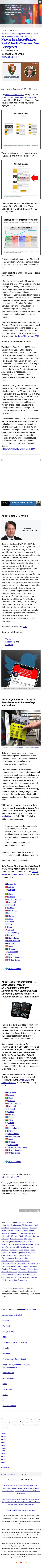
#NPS (30, 1239)
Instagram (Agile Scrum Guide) (15, 1343)
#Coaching (5, 1225)
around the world (18, 874)
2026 (4, 1434)
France (11, 908)
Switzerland (13, 952)
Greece (11, 913)
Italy (10, 927)
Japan (11, 930)
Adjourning (10, 1222)
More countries (14, 969)
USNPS (33, 1277)
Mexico (11, 935)
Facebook (10, 642)
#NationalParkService (9, 1236)
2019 (4, 1454)
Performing (5, 1242)
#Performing (16, 1242)
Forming (25, 1228)
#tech (14, 1266)
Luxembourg (13, 932)
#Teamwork (30, 1263)
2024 (4, 1439)
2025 (4, 1437)
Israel (10, 924)
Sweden (11, 949)
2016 (4, 1462)
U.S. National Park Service (27, 1272)
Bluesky (6, 1321)
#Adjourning (19, 1222)
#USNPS (4, 1280)
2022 (4, 1445)
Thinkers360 (7, 1389)
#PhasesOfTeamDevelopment (24, 1244)
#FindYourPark (15, 1228)
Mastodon (6, 1354)
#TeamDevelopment (8, 1255)
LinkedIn (9, 644)
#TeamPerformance (9, 1263)
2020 (4, 1451)
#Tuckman (23, 1269)
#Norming (5, 1239)
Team (21, 1250)
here (8, 89)
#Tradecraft (5, 1269)
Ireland (11, 921)
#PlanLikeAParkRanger (24, 1247)
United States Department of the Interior (18, 97)
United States (14, 960)
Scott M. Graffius (16, 1239)
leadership (5, 1233)
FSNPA (3, 1231)
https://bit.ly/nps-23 (10, 1177)
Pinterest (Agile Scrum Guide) (14, 1359)
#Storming (13, 1250)
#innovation (28, 1231)
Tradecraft (32, 1266)
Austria (11, 887)
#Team (26, 1250)
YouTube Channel (9, 1406)
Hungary (12, 916)
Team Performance (22, 1261)
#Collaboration (27, 1225)
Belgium (11, 890)
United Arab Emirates (17, 1147)
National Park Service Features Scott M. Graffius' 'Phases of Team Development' (20, 43)
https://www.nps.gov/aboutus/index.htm (18, 449)
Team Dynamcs (23, 1255)
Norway (11, 943)
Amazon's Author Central (12, 1315)
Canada (11, 897)
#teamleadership (7, 1261)
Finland (11, 905)
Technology (6, 1266)
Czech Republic (15, 899)
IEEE (5, 1337)
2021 (4, 1448)
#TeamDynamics (7, 1258)
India (10, 919)
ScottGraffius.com (9, 57)
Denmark (12, 902)
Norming (36, 1236)
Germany (12, 910)
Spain (10, 946)
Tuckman (14, 1269)
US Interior (32, 1274)
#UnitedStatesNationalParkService (14, 1274)
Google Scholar (9, 1332)
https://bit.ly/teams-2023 (28, 336)
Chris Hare (6, 816)
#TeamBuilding (14, 1252)
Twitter (8, 639)
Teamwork (21, 1263)
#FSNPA (10, 1231)
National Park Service (14, 94)
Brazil (10, 894)
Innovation (18, 1231)
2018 (4, 1457)
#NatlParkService (25, 1236)
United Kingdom (15, 957)
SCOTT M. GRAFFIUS (11, 1474)
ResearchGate (8, 1373)
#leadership (15, 1233)
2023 (4, 1442)
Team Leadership (21, 1258)
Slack (5, 1384)
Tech (38, 1263)
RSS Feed (6, 1468)
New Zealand (14, 941)
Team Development (28, 1252)
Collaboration (16, 1225)
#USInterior (5, 1277)
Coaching (29, 1222)
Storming (4, 1250)
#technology (22, 1266)
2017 (4, 1459)
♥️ (21, 1562)
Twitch (5, 1395)
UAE (10, 954)
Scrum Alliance (8, 1378)
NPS (25, 1239)
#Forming (33, 1228)
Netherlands (13, 938)
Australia (12, 884)
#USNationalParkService (20, 1277)
